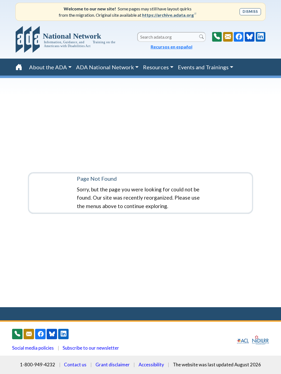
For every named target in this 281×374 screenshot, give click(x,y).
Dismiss (250, 12)
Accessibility (151, 364)
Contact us (75, 364)
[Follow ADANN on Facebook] (238, 37)
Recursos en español (171, 46)
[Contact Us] (228, 37)
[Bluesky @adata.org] (249, 37)
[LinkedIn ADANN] (260, 37)
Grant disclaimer (112, 364)
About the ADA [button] (48, 67)
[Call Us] (217, 37)
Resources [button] (156, 67)
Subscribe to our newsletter (91, 348)
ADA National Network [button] (105, 67)
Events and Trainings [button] (203, 67)
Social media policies (33, 348)
